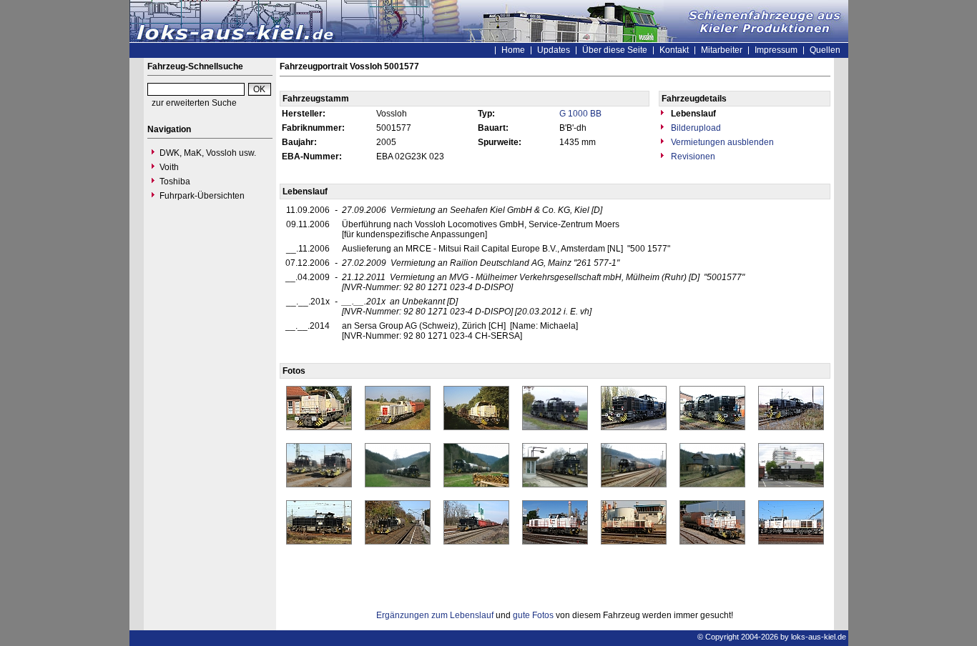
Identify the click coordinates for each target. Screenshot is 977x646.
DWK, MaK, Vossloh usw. (207, 153)
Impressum (776, 50)
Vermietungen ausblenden (721, 142)
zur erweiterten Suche (194, 103)
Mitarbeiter (721, 50)
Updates (553, 50)
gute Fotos (533, 615)
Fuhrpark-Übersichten (202, 196)
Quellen (825, 50)
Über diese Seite (614, 50)
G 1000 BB (580, 114)
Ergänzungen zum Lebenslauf (435, 615)
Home (513, 50)
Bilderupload (695, 128)
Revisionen (692, 156)
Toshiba (174, 182)
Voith (169, 167)
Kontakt (674, 50)
